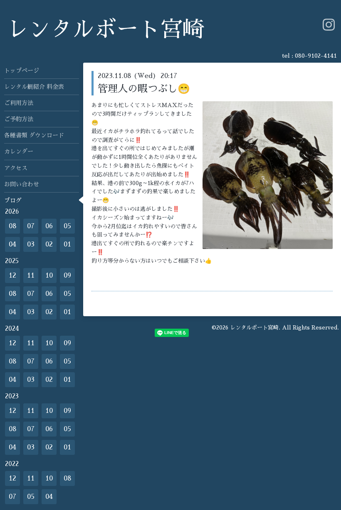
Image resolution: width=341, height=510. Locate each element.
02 (49, 244)
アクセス (15, 168)
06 (49, 226)
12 (12, 275)
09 (67, 275)
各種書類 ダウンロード (34, 135)
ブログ (13, 200)
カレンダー (18, 151)
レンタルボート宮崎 (105, 30)
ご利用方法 (18, 103)
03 (31, 244)
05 (67, 226)
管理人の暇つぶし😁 (144, 89)
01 (67, 244)
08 (13, 226)
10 (49, 275)
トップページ (21, 70)
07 (31, 226)
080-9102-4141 (316, 56)
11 (31, 275)
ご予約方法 (18, 119)
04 (12, 244)
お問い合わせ (21, 184)
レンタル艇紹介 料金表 (34, 87)
